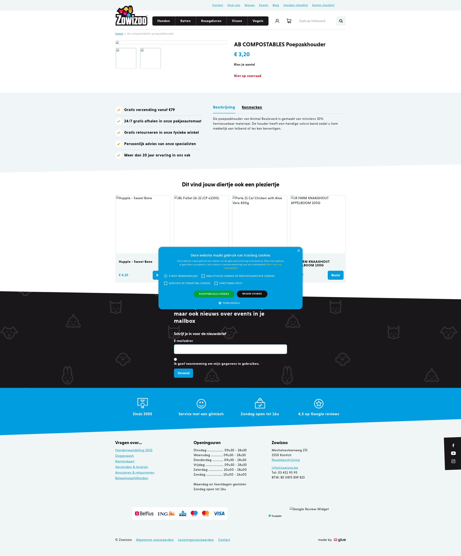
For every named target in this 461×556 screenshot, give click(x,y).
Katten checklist (323, 5)
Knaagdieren (211, 21)
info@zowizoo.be (285, 467)
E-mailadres (184, 341)
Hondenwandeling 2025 (134, 450)
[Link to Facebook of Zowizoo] (453, 445)
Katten (185, 21)
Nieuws (250, 5)
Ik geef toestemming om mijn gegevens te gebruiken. (218, 364)
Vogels (258, 21)
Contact (217, 5)
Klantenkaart (125, 461)
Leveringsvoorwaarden (196, 540)
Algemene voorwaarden (155, 540)
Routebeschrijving (286, 460)
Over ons (233, 5)
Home (119, 33)
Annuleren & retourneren (134, 472)
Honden (163, 21)
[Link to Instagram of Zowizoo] (453, 461)
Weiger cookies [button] (252, 293)
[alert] (230, 278)
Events (263, 5)
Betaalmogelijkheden (131, 478)
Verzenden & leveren (131, 467)
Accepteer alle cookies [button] (214, 293)
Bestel (335, 275)
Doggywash (124, 456)
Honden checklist (295, 5)
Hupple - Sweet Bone (136, 261)
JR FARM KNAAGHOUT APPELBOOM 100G (312, 263)
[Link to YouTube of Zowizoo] (453, 453)
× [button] (298, 250)
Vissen (237, 21)
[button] (230, 303)
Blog (276, 5)
